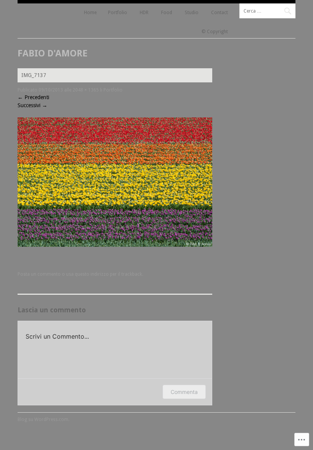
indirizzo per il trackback (116, 274)
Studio (191, 12)
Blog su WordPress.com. (43, 419)
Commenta (184, 392)
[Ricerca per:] (267, 11)
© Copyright (215, 31)
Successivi (32, 105)
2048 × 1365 (86, 90)
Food (166, 12)
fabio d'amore (52, 53)
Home (90, 12)
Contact (219, 12)
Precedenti (33, 97)
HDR (144, 12)
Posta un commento (39, 274)
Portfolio (117, 12)
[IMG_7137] (115, 245)
